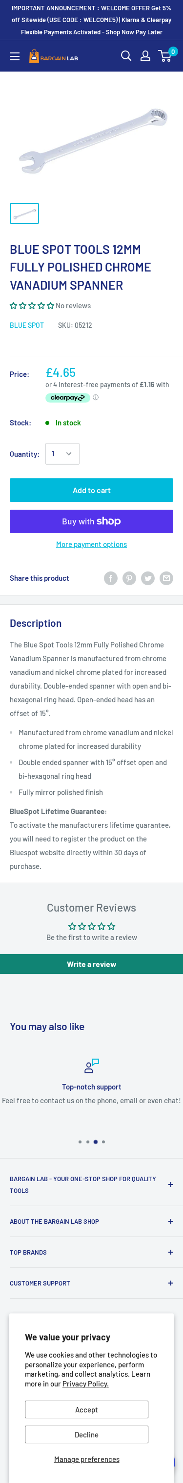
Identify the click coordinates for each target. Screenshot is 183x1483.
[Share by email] (166, 577)
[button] (32, 305)
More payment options (91, 544)
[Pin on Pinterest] (129, 577)
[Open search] (126, 55)
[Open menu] (15, 56)
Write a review (92, 963)
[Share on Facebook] (111, 577)
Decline (87, 1434)
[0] (165, 56)
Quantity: (25, 453)
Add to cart (92, 489)
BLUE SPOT (27, 325)
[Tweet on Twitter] (148, 577)
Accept (86, 1409)
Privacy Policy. (85, 1383)
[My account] (145, 55)
